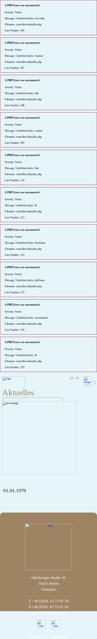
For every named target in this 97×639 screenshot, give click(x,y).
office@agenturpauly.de (48, 613)
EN (77, 378)
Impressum (60, 637)
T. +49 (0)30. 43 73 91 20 (48, 601)
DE (72, 378)
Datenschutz (38, 637)
